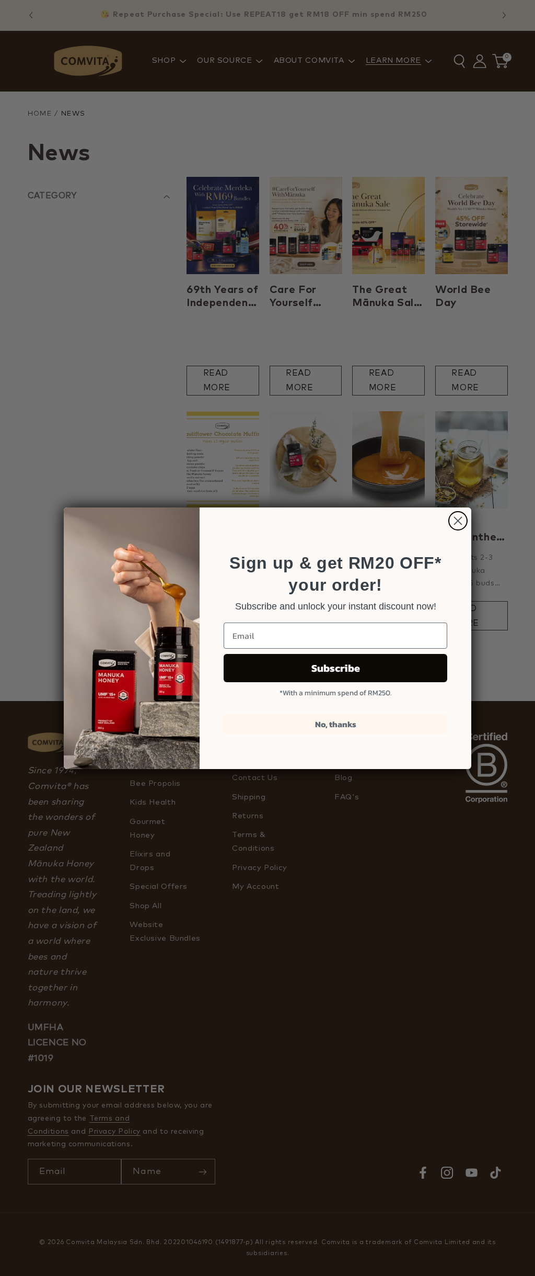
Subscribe (335, 668)
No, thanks (335, 724)
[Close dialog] (458, 521)
